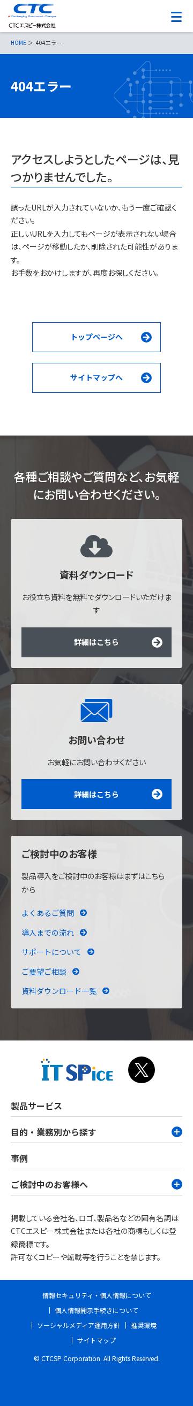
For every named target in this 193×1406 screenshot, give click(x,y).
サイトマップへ (96, 377)
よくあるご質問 (47, 912)
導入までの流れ (47, 932)
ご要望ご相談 (43, 971)
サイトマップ (96, 1340)
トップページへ (96, 336)
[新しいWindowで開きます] (77, 1076)
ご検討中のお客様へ (49, 1184)
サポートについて (51, 951)
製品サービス (36, 1105)
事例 (19, 1158)
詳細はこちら (96, 641)
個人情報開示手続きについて (96, 1310)
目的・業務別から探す (53, 1131)
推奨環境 (144, 1325)
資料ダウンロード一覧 (58, 990)
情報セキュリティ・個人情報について (96, 1295)
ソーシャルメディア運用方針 (78, 1325)
